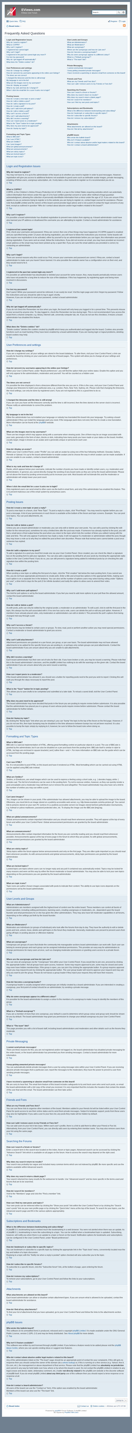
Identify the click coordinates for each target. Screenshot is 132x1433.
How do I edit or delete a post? (18, 101)
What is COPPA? (13, 45)
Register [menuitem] (114, 21)
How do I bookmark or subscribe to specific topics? (87, 113)
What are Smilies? (13, 142)
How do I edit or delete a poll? (17, 111)
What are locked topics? (15, 154)
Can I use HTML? (13, 139)
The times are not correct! (16, 75)
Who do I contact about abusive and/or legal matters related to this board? (96, 142)
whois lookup (69, 1363)
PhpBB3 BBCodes (71, 1412)
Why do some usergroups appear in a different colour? (88, 55)
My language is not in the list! (17, 80)
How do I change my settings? (18, 70)
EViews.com (30, 10)
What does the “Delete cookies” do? (20, 62)
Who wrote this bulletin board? (78, 137)
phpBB (42, 422)
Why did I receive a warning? (17, 118)
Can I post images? (14, 144)
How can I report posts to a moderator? (21, 121)
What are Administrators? (77, 42)
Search (118, 12)
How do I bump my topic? (16, 128)
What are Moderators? (76, 45)
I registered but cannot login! (17, 50)
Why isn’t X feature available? (78, 140)
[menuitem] (123, 26)
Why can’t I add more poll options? (19, 108)
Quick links (13, 21)
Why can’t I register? (14, 47)
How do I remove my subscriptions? (81, 118)
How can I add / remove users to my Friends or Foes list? (89, 84)
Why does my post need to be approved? (22, 126)
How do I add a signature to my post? (21, 104)
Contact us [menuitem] (84, 1406)
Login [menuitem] (123, 21)
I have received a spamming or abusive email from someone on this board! (96, 73)
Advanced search (123, 12)
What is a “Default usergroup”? (79, 57)
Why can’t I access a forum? (17, 113)
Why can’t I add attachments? (18, 116)
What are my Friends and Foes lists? (81, 81)
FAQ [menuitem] (24, 21)
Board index (14, 1406)
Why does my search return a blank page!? (84, 97)
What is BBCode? (13, 137)
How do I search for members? (79, 100)
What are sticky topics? (15, 152)
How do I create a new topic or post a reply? (23, 99)
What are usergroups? (76, 47)
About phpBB (74, 1333)
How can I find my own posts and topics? (83, 102)
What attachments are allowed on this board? (84, 127)
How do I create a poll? (15, 106)
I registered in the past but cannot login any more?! (26, 55)
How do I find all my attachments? (80, 129)
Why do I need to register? (16, 42)
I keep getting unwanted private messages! (84, 70)
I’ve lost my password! (15, 57)
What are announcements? (17, 149)
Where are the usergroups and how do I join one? (86, 50)
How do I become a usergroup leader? (82, 52)
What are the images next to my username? (23, 83)
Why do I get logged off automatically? (21, 59)
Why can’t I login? (13, 52)
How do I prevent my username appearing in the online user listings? (33, 73)
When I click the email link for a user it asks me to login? (28, 90)
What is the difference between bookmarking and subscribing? (91, 111)
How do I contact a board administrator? (82, 145)
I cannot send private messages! (80, 68)
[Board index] (13, 11)
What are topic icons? (14, 157)
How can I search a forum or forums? (81, 92)
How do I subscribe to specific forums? (82, 116)
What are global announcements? (19, 147)
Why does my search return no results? (82, 95)
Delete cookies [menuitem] (98, 1406)
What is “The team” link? (76, 59)
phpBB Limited (79, 1331)
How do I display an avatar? (17, 85)
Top (10, 183)
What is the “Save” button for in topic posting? (24, 123)
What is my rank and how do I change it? (22, 88)
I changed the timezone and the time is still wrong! (25, 78)
